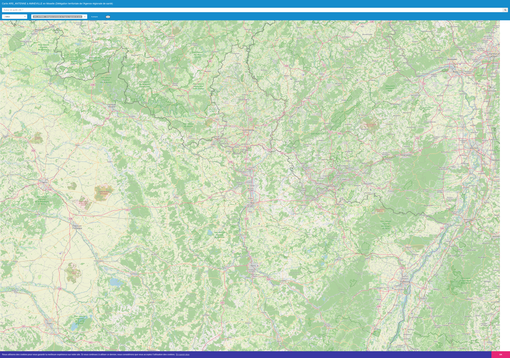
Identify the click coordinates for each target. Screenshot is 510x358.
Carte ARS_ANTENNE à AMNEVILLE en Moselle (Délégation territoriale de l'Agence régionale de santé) (57, 3)
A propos (94, 16)
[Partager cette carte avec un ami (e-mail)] (108, 16)
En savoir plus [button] (182, 354)
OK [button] (500, 354)
